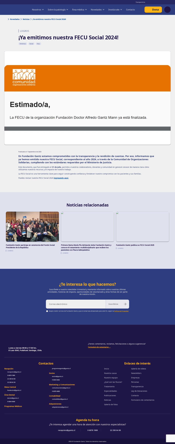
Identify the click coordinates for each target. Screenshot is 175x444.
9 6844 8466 (56, 380)
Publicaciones (110, 395)
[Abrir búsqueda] (167, 9)
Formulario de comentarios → (99, 347)
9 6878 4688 (56, 391)
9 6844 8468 (11, 401)
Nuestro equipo (111, 378)
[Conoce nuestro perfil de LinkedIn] (158, 2)
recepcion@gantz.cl (14, 372)
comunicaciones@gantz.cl (61, 388)
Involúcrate (113, 9)
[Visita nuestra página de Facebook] (164, 2)
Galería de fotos (111, 404)
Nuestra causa (110, 373)
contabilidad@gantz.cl (60, 399)
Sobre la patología (56, 9)
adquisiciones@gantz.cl (60, 407)
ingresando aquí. (61, 178)
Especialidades (110, 391)
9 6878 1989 (11, 375)
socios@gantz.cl (57, 376)
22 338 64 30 (11, 382)
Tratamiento (109, 386)
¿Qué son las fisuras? (113, 382)
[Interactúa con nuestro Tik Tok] (169, 2)
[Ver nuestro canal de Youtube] (153, 2)
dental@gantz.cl (13, 398)
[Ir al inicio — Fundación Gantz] (13, 9)
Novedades (96, 9)
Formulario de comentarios (142, 400)
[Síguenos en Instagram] (148, 2)
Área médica (78, 9)
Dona (155, 9)
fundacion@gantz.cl (14, 390)
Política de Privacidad (121, 311)
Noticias (107, 400)
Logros (24, 30)
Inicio (106, 369)
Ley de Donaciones (139, 391)
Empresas (135, 378)
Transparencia (140, 2)
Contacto (130, 9)
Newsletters (136, 373)
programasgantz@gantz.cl (61, 368)
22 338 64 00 (11, 379)
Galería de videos (138, 369)
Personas (135, 382)
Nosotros (36, 9)
